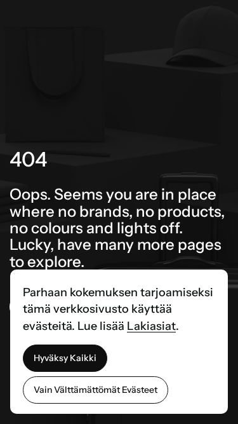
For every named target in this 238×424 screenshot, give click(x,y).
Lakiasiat (151, 326)
